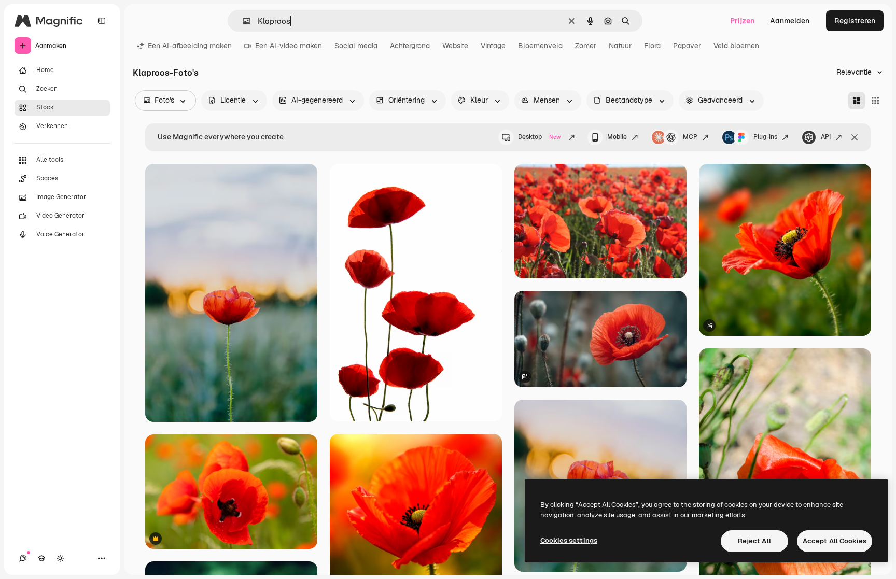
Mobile (617, 137)
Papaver (687, 45)
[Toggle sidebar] (101, 20)
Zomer (585, 45)
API (826, 137)
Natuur (620, 45)
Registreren (854, 20)
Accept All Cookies (834, 540)
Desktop (539, 137)
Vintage (493, 45)
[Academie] (41, 558)
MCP (690, 137)
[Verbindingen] (23, 558)
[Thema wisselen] (60, 558)
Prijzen (742, 20)
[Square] (875, 100)
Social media (355, 45)
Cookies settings (568, 540)
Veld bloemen (736, 45)
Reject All (754, 540)
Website (455, 45)
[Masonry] (856, 100)
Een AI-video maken (288, 45)
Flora (652, 45)
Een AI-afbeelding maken (190, 45)
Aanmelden (789, 20)
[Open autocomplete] (242, 21)
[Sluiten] (854, 137)
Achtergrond (410, 45)
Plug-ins (765, 137)
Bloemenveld (540, 45)
